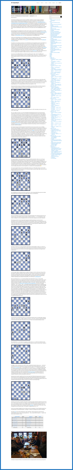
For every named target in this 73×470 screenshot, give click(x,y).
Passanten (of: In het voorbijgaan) (55, 29)
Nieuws (38, 2)
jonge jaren (45, 47)
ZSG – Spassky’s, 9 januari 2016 (55, 89)
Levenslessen (53, 157)
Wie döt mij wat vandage (54, 35)
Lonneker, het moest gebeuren (55, 31)
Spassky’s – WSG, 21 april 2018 (55, 110)
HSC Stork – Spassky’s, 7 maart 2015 (56, 85)
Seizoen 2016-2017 (53, 92)
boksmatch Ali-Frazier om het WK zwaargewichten (28, 283)
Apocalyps (52, 25)
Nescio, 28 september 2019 (54, 129)
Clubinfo (50, 2)
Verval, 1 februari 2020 (54, 132)
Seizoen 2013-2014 (53, 73)
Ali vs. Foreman (16, 367)
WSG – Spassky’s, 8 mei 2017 (55, 97)
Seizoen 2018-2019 (53, 111)
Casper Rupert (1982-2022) (20, 35)
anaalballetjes (13, 121)
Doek (51, 23)
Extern (42, 2)
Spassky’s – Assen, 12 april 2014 (55, 80)
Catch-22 (52, 44)
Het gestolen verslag (53, 28)
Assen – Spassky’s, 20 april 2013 (55, 72)
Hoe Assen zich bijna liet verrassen (55, 22)
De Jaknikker (52, 30)
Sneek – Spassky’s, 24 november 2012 (56, 69)
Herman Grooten (17, 123)
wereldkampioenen (38, 276)
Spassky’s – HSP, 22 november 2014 (56, 84)
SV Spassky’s (15, 2)
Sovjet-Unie (35, 50)
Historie (53, 2)
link (15, 411)
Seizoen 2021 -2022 (53, 135)
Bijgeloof (52, 51)
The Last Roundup (53, 158)
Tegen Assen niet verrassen (55, 156)
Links (56, 2)
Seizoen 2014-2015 (53, 81)
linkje (33, 130)
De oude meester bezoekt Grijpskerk (56, 139)
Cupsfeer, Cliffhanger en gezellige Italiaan (56, 36)
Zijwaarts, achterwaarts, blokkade (55, 52)
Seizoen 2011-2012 (53, 58)
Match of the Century (31, 371)
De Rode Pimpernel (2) (54, 115)
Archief (60, 2)
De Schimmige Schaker (54, 39)
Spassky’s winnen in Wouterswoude (56, 142)
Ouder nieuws (52, 57)
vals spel (26, 39)
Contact (46, 2)
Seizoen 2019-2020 (53, 128)
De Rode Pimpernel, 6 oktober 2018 (56, 114)
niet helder (31, 405)
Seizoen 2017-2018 (53, 98)
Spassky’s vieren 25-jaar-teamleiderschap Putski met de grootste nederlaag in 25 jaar (56, 43)
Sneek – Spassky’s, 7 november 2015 (56, 88)
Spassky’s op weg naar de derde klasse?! (56, 24)
